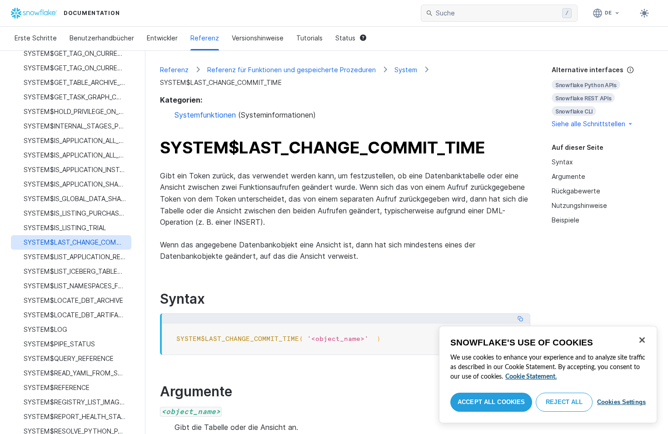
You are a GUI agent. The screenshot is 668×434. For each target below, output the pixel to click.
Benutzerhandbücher (102, 38)
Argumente (568, 176)
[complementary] (602, 96)
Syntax (562, 162)
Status (345, 38)
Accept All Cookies (491, 402)
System (405, 70)
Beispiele (565, 220)
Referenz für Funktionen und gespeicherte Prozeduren (291, 70)
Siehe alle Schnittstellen (588, 124)
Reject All (564, 402)
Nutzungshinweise (579, 205)
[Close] (642, 340)
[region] (548, 374)
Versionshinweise (258, 38)
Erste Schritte (36, 38)
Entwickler (162, 38)
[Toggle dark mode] (644, 13)
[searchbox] (497, 13)
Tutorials (309, 38)
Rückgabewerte (576, 191)
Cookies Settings (621, 402)
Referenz (204, 38)
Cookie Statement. (531, 377)
